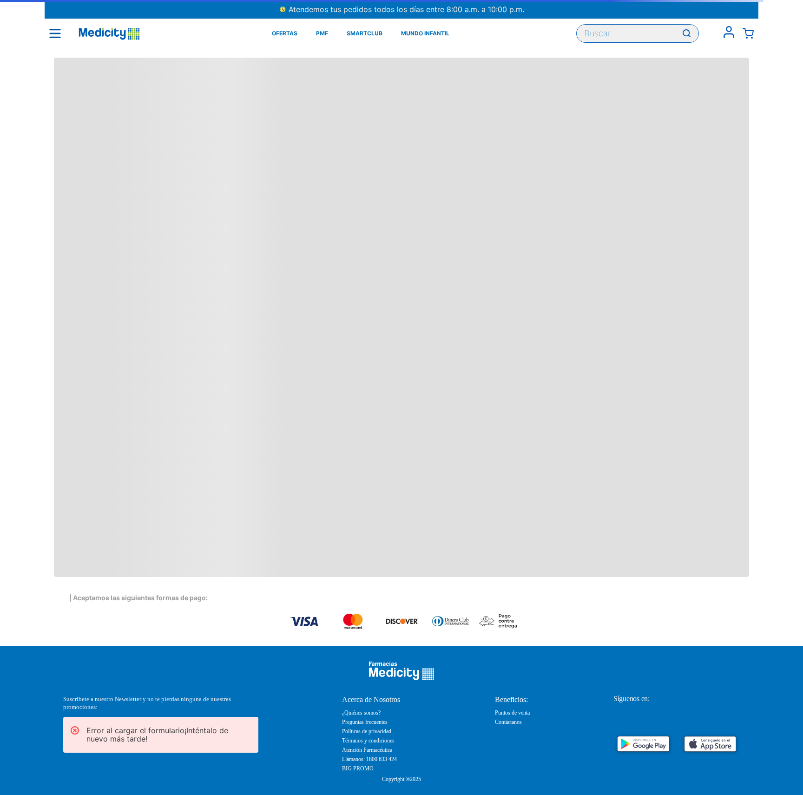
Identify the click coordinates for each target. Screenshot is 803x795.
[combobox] (638, 33)
